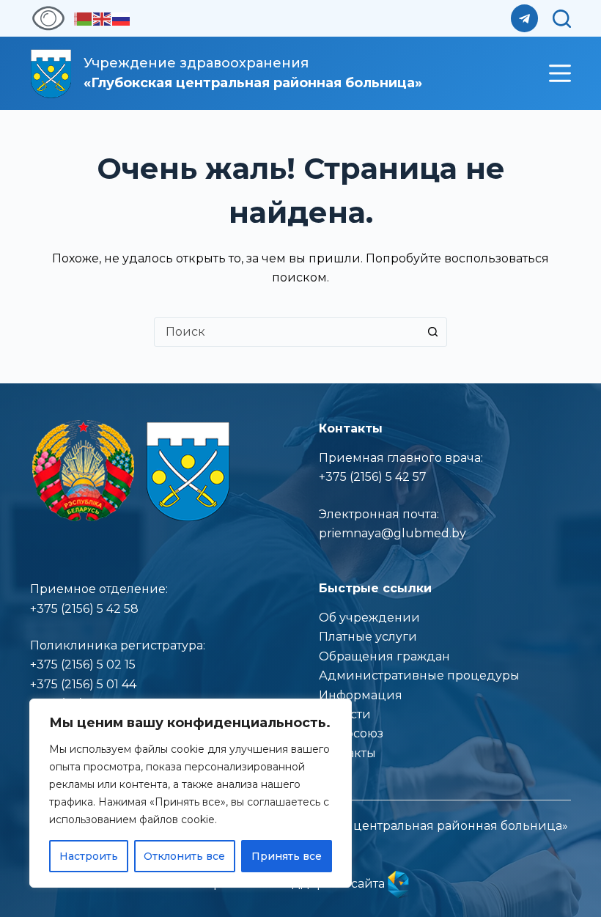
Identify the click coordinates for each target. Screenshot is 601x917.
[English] (102, 18)
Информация (360, 695)
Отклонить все (184, 856)
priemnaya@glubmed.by (392, 533)
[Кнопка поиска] (432, 332)
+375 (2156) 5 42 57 (373, 477)
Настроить (88, 856)
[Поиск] (562, 19)
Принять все (286, 856)
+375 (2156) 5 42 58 (84, 609)
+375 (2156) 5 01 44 (83, 684)
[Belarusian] (83, 18)
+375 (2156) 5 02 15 (83, 664)
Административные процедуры (419, 675)
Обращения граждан (384, 656)
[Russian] (121, 18)
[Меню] (560, 73)
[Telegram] (525, 18)
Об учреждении (369, 618)
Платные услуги (368, 637)
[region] (190, 793)
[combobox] (287, 332)
